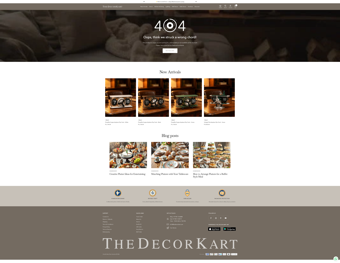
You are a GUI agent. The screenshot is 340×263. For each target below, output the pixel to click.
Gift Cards (139, 227)
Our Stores (173, 228)
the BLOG (138, 224)
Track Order (139, 216)
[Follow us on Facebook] (211, 218)
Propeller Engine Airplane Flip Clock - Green (182, 122)
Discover (197, 6)
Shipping (105, 221)
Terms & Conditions (108, 224)
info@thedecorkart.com (176, 224)
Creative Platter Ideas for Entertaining (127, 173)
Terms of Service (107, 229)
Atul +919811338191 (176, 219)
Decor (151, 6)
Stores (138, 221)
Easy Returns (139, 229)
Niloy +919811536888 (176, 217)
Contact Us (106, 216)
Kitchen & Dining (159, 6)
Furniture (190, 6)
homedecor (113, 171)
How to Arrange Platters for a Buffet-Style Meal (210, 175)
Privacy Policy (106, 227)
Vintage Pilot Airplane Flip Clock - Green (214, 122)
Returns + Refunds (107, 219)
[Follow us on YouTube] (225, 218)
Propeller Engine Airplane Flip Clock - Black (149, 122)
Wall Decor (175, 6)
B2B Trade (139, 232)
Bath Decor (183, 6)
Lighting (168, 6)
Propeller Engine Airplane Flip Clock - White (116, 122)
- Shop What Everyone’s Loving (176, 1)
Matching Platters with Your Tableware (169, 173)
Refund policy (106, 232)
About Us (138, 219)
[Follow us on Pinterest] (220, 218)
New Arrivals (144, 6)
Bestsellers (170, 50)
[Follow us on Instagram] (215, 218)
